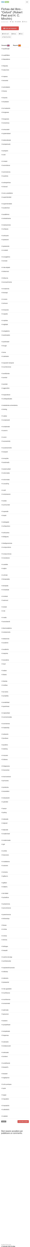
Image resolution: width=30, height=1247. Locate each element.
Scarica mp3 (6, 33)
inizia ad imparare (10, 28)
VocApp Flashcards (6, 1244)
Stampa (14, 33)
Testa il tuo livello (7, 37)
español (4, 1121)
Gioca (21, 33)
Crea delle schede (23, 1121)
